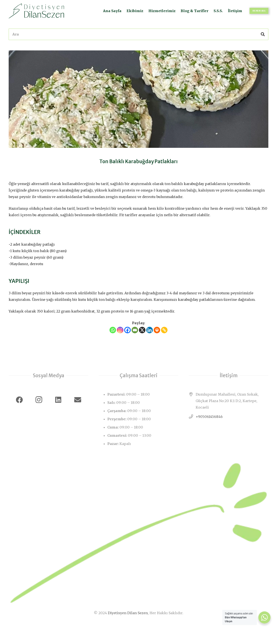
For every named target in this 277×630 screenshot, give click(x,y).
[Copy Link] (164, 330)
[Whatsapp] (113, 330)
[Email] (135, 330)
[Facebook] (127, 330)
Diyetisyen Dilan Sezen (128, 613)
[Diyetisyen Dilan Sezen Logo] (36, 10)
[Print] (157, 330)
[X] (142, 330)
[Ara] (262, 34)
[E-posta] (77, 399)
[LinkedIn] (58, 399)
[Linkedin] (149, 330)
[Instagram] (120, 330)
